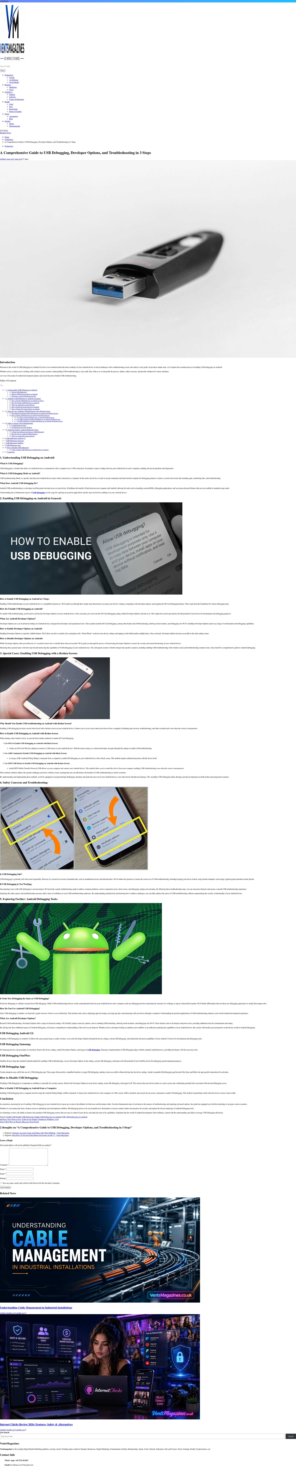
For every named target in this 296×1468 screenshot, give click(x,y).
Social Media (14, 82)
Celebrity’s (8, 92)
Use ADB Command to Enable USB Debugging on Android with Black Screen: (38, 419)
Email (3, 1173)
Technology (9, 75)
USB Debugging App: (13, 445)
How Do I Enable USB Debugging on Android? (25, 403)
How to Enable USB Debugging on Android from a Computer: (30, 450)
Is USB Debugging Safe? (19, 425)
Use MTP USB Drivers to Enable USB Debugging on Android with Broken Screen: (40, 421)
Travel (7, 114)
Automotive (13, 116)
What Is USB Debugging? (19, 392)
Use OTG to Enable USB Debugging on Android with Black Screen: (35, 417)
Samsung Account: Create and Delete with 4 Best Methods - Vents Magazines (40, 1133)
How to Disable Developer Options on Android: (26, 409)
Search (290, 1436)
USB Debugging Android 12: (16, 438)
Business (8, 85)
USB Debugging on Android (76, 1117)
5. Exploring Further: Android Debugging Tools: (22, 430)
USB (63, 1117)
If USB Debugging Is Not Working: (22, 427)
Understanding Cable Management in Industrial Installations (36, 1307)
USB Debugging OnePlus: (15, 443)
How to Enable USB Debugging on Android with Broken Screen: (31, 415)
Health (7, 102)
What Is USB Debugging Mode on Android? (25, 394)
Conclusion (11, 452)
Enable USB (11, 1117)
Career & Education (16, 99)
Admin (2, 159)
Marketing (13, 87)
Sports (11, 123)
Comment (4, 1165)
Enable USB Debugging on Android (47, 1117)
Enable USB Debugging (25, 1117)
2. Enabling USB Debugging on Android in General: (23, 398)
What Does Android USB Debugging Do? (24, 396)
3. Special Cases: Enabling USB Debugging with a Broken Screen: (28, 411)
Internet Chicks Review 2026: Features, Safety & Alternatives (36, 1424)
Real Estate (13, 109)
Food (11, 104)
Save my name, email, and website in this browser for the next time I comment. (31, 1183)
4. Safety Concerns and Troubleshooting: (19, 423)
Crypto (11, 77)
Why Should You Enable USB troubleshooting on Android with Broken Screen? (35, 413)
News (11, 89)
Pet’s (11, 106)
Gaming (8, 121)
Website (3, 1178)
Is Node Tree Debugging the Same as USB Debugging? (28, 432)
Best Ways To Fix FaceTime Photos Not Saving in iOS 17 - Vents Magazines (40, 1135)
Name (3, 1169)
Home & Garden (15, 111)
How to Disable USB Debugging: (18, 447)
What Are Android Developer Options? (23, 405)
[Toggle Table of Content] (1, 385)
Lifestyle (12, 97)
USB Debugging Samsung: (15, 441)
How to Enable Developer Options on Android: (25, 407)
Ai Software (13, 80)
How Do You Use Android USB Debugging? (25, 434)
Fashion (12, 94)
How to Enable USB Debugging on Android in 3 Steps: (28, 401)
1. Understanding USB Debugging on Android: (21, 390)
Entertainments (14, 126)
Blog (11, 119)
